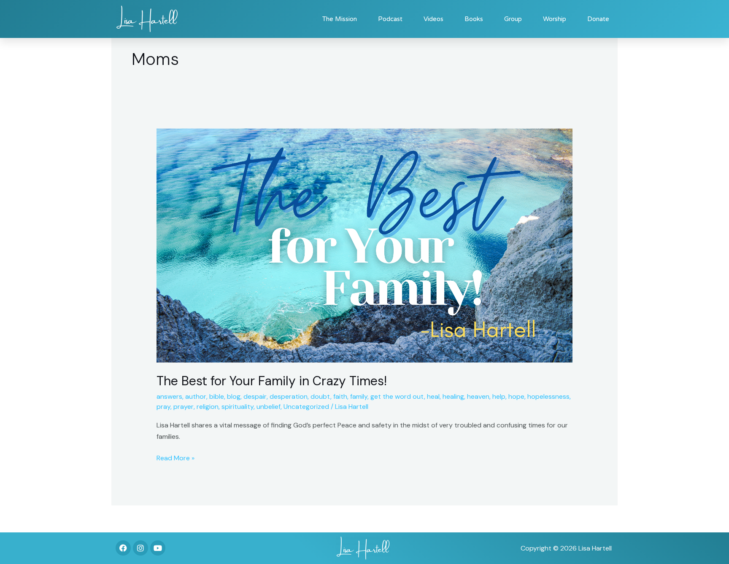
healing (453, 396)
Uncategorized (306, 406)
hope (516, 396)
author (195, 396)
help (498, 396)
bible (216, 396)
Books (473, 19)
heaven (478, 396)
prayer (183, 406)
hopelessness (548, 396)
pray (163, 406)
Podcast (390, 19)
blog (233, 396)
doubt (320, 396)
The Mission (339, 19)
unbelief (268, 406)
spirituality (237, 406)
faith (340, 396)
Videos (433, 19)
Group (513, 19)
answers (169, 396)
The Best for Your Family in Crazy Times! (272, 381)
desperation (289, 396)
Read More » (175, 457)
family (358, 396)
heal (433, 396)
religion (208, 406)
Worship (554, 19)
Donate (598, 19)
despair (255, 396)
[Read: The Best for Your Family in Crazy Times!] (365, 245)
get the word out (397, 396)
